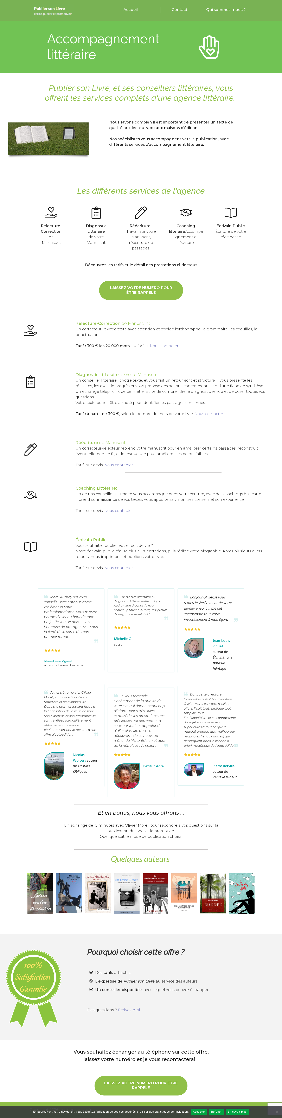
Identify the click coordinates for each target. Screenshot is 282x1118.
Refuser (216, 1111)
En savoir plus (237, 1111)
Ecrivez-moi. (129, 1010)
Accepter (199, 1111)
